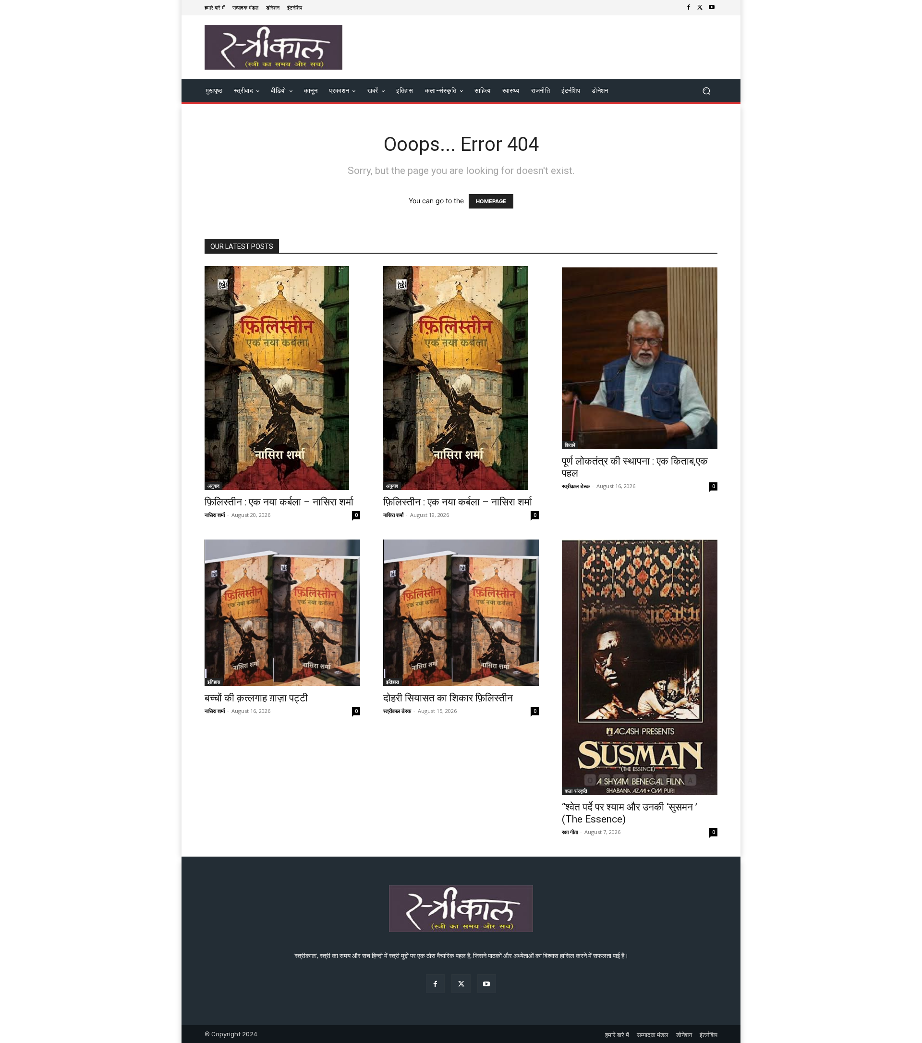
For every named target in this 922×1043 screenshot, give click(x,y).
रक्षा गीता (570, 831)
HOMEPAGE (491, 201)
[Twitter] (700, 7)
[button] (706, 91)
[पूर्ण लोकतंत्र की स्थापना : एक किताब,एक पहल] (639, 357)
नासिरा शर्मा (215, 514)
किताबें (570, 445)
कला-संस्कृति (576, 790)
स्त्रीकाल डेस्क (576, 486)
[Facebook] (688, 7)
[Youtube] (711, 7)
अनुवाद (213, 485)
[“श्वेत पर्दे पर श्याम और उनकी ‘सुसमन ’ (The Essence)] (639, 668)
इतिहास (213, 681)
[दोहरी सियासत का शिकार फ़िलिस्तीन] (461, 613)
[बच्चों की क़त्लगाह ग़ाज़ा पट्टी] (282, 613)
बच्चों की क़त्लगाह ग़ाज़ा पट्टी (256, 698)
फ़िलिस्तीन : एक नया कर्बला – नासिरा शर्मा (279, 502)
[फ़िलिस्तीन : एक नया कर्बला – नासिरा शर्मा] (282, 378)
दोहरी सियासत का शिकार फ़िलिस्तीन (448, 698)
